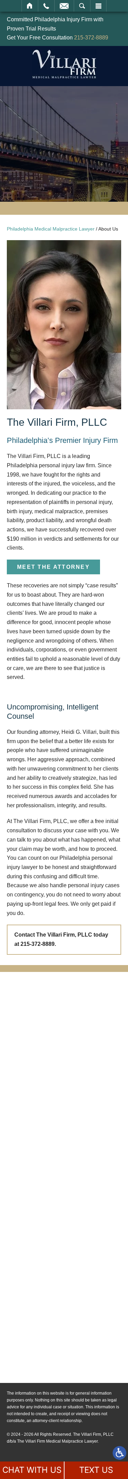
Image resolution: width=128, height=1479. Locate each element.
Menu (98, 6)
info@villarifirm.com (55, 1301)
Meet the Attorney (53, 567)
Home (30, 6)
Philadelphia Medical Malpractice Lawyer (51, 229)
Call (46, 6)
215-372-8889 (91, 37)
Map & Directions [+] (56, 1318)
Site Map (40, 1353)
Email (64, 6)
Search (82, 6)
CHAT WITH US (31, 1470)
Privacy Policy (47, 1363)
